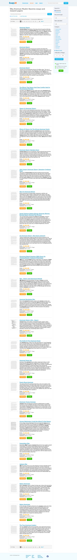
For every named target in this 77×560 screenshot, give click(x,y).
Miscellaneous (58, 37)
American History (58, 29)
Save (30, 41)
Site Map (39, 555)
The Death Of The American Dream (30, 341)
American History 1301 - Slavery (29, 320)
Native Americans (25, 483)
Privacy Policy (40, 556)
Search (33, 555)
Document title (58, 10)
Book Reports (58, 32)
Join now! (32, 3)
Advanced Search (59, 59)
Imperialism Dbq (25, 443)
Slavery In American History (28, 108)
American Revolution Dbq (27, 299)
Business (57, 33)
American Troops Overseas (28, 402)
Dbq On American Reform (27, 191)
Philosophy (57, 40)
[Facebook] (48, 557)
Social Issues (58, 46)
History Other (58, 36)
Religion (57, 43)
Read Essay (22, 41)
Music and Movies (58, 39)
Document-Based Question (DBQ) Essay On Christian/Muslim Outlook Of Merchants (32, 257)
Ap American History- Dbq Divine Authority (32, 235)
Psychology (57, 42)
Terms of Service (40, 557)
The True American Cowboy (28, 525)
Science (57, 44)
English (57, 34)
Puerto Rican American (26, 382)
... (37, 21)
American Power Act (26, 360)
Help (32, 556)
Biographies (57, 30)
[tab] (61, 51)
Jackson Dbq (23, 464)
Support (41, 3)
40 (39, 21)
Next (42, 21)
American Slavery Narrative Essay (29, 150)
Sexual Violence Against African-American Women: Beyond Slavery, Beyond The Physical (35, 214)
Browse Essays (25, 3)
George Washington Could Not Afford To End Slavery (35, 421)
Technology (57, 47)
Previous (17, 21)
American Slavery (25, 27)
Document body (58, 12)
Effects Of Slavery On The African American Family (35, 129)
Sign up (61, 70)
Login (36, 3)
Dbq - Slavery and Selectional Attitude (31, 278)
